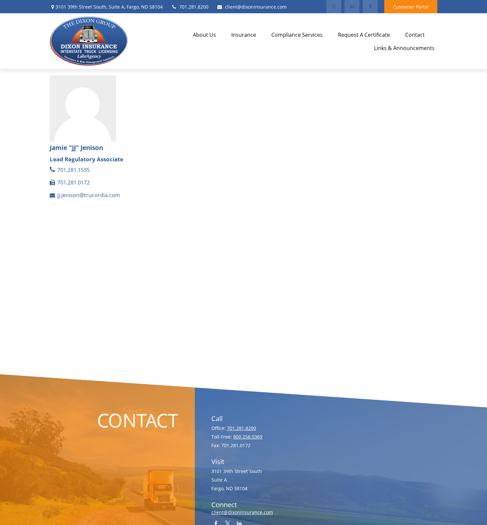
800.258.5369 (247, 437)
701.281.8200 (193, 7)
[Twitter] (333, 6)
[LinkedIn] (352, 6)
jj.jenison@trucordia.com (88, 195)
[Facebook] (370, 6)
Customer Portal (411, 7)
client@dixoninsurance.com (256, 7)
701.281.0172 (73, 182)
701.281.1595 (73, 170)
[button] (204, 34)
